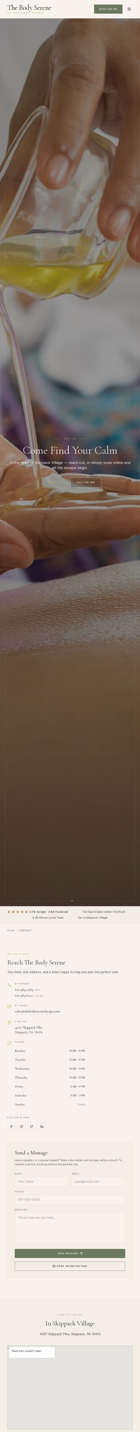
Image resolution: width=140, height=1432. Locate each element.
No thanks (70, 783)
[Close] (106, 649)
